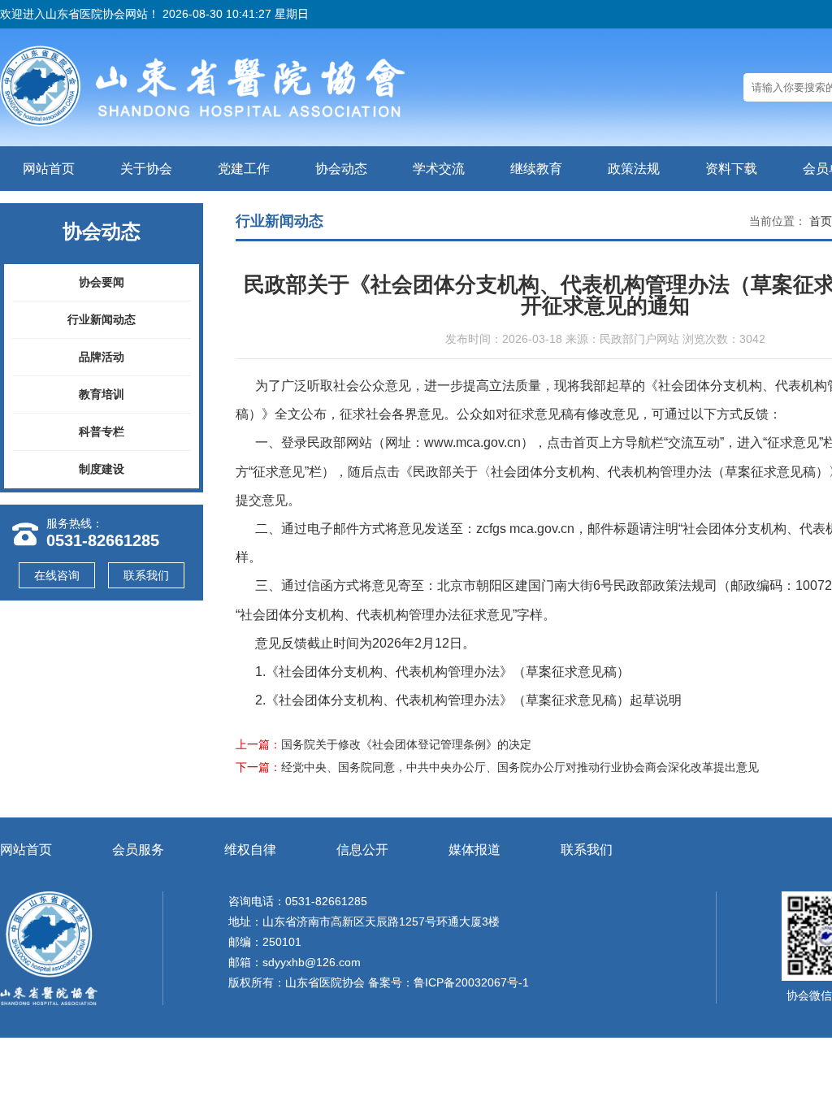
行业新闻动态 (101, 319)
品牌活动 (101, 356)
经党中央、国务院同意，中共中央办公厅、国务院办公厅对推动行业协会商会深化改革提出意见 (520, 767)
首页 (820, 221)
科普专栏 (101, 431)
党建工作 (244, 169)
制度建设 (101, 468)
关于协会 (146, 169)
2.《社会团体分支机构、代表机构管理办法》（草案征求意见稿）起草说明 (468, 700)
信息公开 (362, 849)
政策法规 (634, 169)
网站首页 (49, 169)
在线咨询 (57, 575)
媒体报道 (474, 849)
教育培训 (101, 394)
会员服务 (138, 849)
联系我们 (146, 575)
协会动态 (341, 169)
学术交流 (439, 169)
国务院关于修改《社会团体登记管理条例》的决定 (406, 744)
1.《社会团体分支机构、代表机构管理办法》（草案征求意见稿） (442, 672)
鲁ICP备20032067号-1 (471, 982)
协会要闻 (101, 281)
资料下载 (731, 169)
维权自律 (250, 849)
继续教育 (536, 169)
